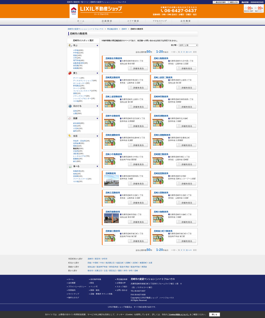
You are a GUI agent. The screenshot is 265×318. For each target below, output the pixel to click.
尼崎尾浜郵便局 (112, 77)
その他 (76, 101)
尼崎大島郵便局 (161, 58)
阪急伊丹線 (135, 267)
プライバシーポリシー (77, 287)
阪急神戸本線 (102, 267)
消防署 (76, 154)
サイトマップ (73, 294)
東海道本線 (113, 267)
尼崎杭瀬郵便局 (112, 135)
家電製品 (76, 86)
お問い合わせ (122, 290)
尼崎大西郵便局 (161, 193)
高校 (75, 55)
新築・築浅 (94, 290)
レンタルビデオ (79, 156)
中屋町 (95, 263)
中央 (102, 263)
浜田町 (135, 263)
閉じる (214, 314)
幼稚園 (76, 68)
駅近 (92, 283)
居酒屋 (76, 176)
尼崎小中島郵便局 (113, 154)
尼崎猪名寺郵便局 (113, 58)
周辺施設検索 (122, 279)
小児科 (76, 128)
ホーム (71, 279)
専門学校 (76, 60)
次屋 (150, 263)
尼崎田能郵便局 (112, 212)
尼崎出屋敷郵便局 (162, 135)
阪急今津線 (124, 267)
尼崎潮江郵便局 (161, 154)
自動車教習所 (78, 63)
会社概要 (71, 283)
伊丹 (125, 271)
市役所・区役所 (79, 141)
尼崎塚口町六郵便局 (163, 231)
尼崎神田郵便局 (161, 96)
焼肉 (75, 174)
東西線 (144, 267)
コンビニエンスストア (82, 91)
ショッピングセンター (82, 98)
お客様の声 (121, 283)
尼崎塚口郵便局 (112, 231)
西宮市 (97, 259)
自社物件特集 (95, 279)
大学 (75, 58)
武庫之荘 (98, 271)
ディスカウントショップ (83, 81)
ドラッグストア (79, 96)
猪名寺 (90, 271)
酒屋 (75, 93)
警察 (75, 146)
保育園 (76, 66)
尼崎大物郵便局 (161, 212)
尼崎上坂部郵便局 (113, 96)
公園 (75, 113)
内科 (75, 126)
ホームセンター (79, 83)
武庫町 (128, 263)
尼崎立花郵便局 (112, 193)
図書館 (76, 159)
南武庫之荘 (110, 263)
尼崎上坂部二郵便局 (163, 77)
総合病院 (76, 123)
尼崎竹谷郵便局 (112, 116)
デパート (76, 78)
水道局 (76, 151)
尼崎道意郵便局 (161, 173)
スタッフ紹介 (122, 287)
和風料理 (76, 171)
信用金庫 (76, 143)
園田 (120, 271)
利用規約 (71, 290)
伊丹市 (104, 259)
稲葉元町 (120, 263)
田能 (89, 263)
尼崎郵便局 (110, 173)
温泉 (75, 111)
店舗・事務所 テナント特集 (101, 294)
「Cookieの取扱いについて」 (179, 315)
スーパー (76, 88)
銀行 (75, 161)
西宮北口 (112, 271)
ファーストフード (80, 179)
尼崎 (136, 271)
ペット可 (94, 287)
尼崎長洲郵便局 (161, 116)
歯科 (75, 131)
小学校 (76, 50)
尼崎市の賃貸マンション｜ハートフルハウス (153, 279)
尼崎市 (90, 259)
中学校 (76, 53)
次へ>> (189, 52)
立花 (105, 271)
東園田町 (143, 263)
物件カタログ (73, 298)
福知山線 (91, 267)
